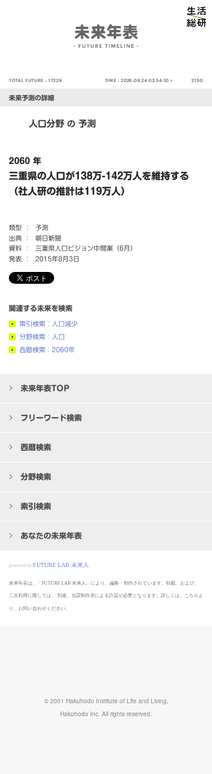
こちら (191, 595)
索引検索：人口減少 (48, 323)
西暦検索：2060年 (47, 349)
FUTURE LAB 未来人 (61, 565)
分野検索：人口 (42, 336)
